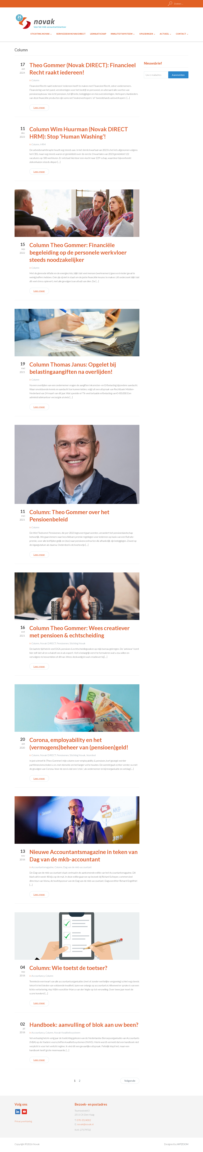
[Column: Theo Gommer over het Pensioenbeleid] (77, 464)
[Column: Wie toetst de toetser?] (77, 935)
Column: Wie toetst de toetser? (68, 967)
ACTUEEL (164, 34)
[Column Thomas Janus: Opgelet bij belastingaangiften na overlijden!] (77, 332)
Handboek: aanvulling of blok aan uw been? (83, 1024)
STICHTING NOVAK (39, 34)
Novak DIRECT (48, 643)
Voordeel (91, 755)
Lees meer (39, 107)
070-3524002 (84, 1120)
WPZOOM (182, 1144)
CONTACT (181, 34)
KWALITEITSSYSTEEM (121, 34)
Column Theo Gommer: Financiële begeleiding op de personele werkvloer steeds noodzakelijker (78, 252)
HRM (43, 144)
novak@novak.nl (85, 1124)
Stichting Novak (77, 643)
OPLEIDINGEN (146, 34)
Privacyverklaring (23, 1121)
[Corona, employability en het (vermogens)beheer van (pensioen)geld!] (77, 707)
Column (35, 80)
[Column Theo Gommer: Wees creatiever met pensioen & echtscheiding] (77, 595)
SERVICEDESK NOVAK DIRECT (71, 34)
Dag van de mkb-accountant (77, 867)
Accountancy (38, 975)
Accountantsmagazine (43, 867)
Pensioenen (63, 643)
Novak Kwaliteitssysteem (67, 1032)
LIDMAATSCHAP (98, 34)
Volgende (129, 1080)
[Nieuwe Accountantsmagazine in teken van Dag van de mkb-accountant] (77, 819)
